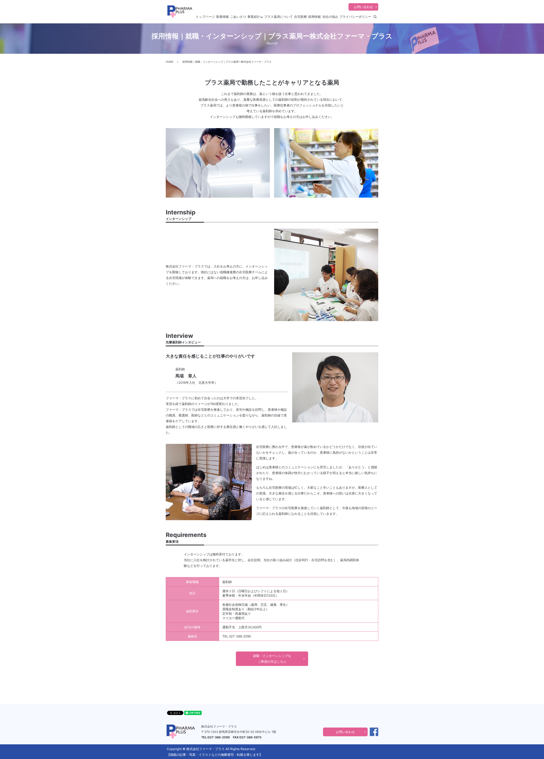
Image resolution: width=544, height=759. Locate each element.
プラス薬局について (278, 17)
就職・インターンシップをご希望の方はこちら (272, 659)
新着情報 (222, 17)
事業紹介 (253, 17)
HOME (169, 61)
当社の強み (330, 17)
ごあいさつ (238, 17)
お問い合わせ (363, 7)
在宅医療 (300, 17)
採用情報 (314, 17)
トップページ (205, 17)
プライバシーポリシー (355, 17)
